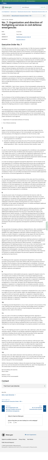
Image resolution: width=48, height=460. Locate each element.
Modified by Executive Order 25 (23, 37)
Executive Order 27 (20, 39)
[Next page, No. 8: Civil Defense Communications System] (44, 408)
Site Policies (30, 439)
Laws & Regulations (5, 11)
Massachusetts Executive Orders (24, 11)
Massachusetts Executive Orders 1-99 (39, 11)
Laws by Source (14, 11)
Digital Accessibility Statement (9, 439)
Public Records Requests (8, 442)
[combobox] (33, 7)
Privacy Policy (22, 439)
